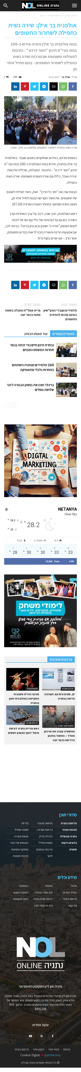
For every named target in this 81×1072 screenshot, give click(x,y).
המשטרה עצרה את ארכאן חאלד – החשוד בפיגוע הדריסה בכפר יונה (59, 735)
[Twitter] (34, 86)
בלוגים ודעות (69, 843)
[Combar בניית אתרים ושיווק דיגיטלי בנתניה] (40, 460)
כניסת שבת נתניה (43, 899)
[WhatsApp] (63, 86)
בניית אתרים (54, 1055)
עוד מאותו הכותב (36, 333)
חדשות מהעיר (32, 688)
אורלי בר (65, 77)
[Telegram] (44, 86)
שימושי (49, 886)
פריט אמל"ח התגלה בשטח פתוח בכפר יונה (22, 312)
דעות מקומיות (20, 899)
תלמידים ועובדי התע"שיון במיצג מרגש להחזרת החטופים (60, 314)
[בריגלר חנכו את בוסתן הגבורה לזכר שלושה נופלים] (66, 390)
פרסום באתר (70, 899)
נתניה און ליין (71, 15)
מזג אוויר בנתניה (44, 892)
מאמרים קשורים (63, 333)
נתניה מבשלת (68, 836)
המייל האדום (70, 892)
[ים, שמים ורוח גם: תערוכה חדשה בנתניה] (58, 679)
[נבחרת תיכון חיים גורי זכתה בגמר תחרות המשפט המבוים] (66, 350)
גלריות (24, 823)
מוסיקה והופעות (19, 849)
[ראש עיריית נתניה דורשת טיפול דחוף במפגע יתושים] (22, 715)
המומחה (23, 886)
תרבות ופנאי (69, 830)
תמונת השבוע (20, 892)
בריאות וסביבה (32, 723)
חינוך (41, 15)
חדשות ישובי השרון (66, 726)
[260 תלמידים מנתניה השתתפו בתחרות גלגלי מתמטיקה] (66, 370)
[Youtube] (30, 1036)
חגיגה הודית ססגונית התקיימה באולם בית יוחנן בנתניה (24, 698)
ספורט (73, 849)
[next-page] (13, 405)
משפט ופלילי (45, 843)
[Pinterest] (25, 86)
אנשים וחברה (21, 836)
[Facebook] (73, 86)
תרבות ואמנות (68, 688)
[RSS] (41, 1036)
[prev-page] (6, 405)
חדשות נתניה (54, 15)
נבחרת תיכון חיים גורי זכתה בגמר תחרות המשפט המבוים (32, 347)
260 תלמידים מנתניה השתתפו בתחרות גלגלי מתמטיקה (33, 367)
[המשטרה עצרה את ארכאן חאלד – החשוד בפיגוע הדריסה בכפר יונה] (58, 716)
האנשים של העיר (19, 843)
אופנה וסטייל (21, 830)
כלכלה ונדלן (46, 836)
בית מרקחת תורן (43, 905)
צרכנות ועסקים (44, 849)
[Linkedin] (15, 86)
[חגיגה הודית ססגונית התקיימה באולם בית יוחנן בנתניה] (22, 679)
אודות (74, 886)
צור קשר (72, 905)
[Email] (53, 86)
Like (71, 561)
